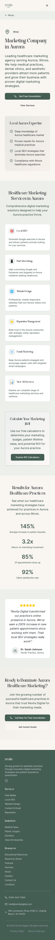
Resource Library (13, 858)
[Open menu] (47, 5)
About (8, 871)
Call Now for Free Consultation (30, 717)
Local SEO (10, 799)
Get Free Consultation (30, 96)
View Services (27, 105)
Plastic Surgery (12, 831)
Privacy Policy (17, 931)
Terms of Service (36, 931)
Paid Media (10, 795)
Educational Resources (16, 854)
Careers (9, 876)
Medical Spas (11, 827)
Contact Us (10, 880)
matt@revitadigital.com (20, 904)
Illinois (11, 15)
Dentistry (9, 835)
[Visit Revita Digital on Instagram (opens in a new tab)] (6, 780)
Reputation (10, 812)
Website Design (12, 804)
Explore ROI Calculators (27, 457)
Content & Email (13, 808)
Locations (10, 884)
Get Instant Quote (28, 727)
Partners (9, 867)
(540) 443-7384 (17, 897)
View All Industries (14, 840)
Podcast (9, 863)
